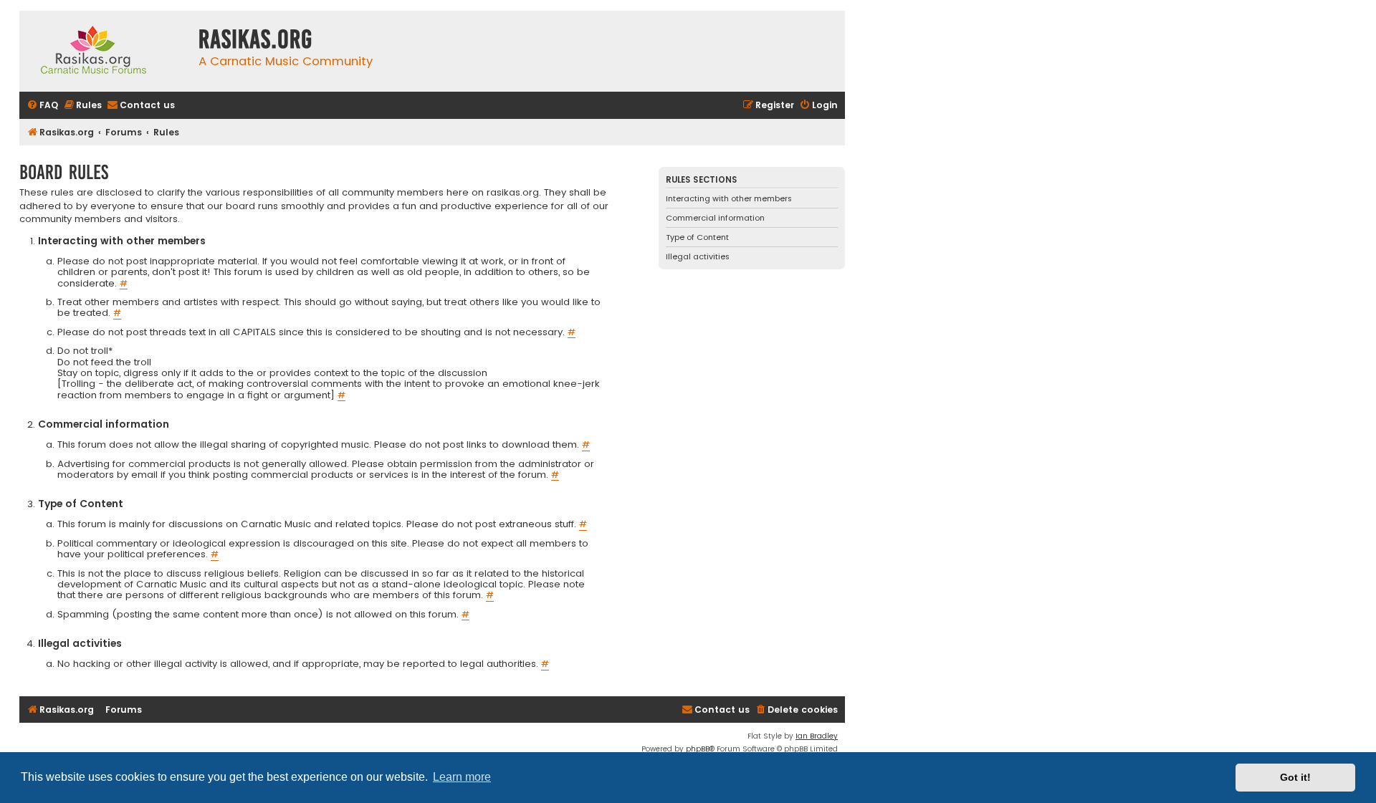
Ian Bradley (817, 736)
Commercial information (715, 217)
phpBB (698, 749)
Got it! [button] (1295, 777)
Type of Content (697, 237)
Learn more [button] (462, 777)
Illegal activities (698, 256)
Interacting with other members (729, 198)
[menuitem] (42, 105)
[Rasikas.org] (105, 51)
